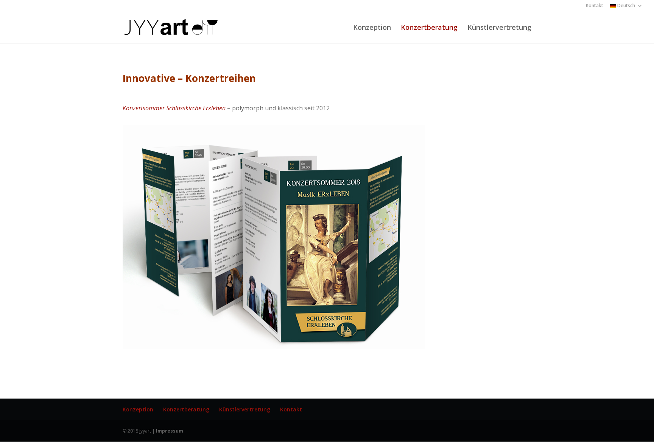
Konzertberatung (429, 28)
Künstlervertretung (499, 28)
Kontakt (594, 6)
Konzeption (372, 28)
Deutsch (625, 6)
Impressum (169, 431)
